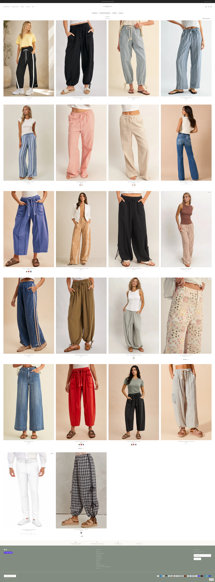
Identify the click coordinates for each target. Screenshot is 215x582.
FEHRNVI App (99, 556)
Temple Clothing (6, 6)
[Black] (27, 272)
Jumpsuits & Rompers (104, 13)
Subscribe (197, 558)
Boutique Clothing (15, 6)
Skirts (120, 13)
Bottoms (95, 13)
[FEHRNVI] (107, 6)
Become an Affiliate (100, 553)
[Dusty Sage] (134, 358)
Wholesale (98, 551)
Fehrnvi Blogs (99, 558)
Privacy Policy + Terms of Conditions (103, 566)
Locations (28, 6)
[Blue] (31, 272)
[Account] (206, 6)
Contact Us (98, 568)
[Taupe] (82, 185)
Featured (22, 6)
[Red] (80, 185)
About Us (98, 561)
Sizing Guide (98, 555)
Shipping (98, 563)
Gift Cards (98, 560)
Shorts (114, 13)
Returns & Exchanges (100, 565)
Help (33, 6)
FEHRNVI (7, 578)
